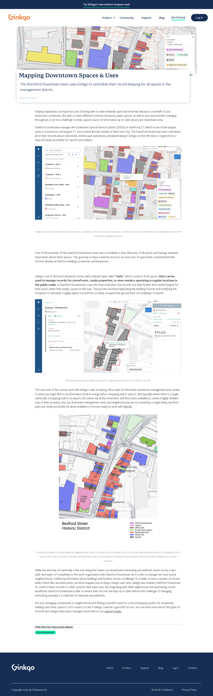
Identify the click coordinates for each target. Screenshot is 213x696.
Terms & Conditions (162, 689)
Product (126, 668)
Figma (78, 552)
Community (127, 17)
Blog (162, 17)
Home (109, 668)
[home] (19, 17)
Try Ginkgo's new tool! (106, 4)
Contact (192, 668)
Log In (175, 668)
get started (178, 17)
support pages (113, 611)
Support (146, 17)
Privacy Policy (189, 689)
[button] (107, 17)
